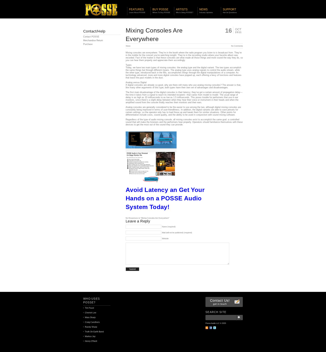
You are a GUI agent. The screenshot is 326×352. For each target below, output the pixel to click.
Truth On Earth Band (94, 331)
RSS (206, 327)
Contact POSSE (91, 36)
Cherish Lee (90, 313)
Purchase (88, 44)
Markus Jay (90, 336)
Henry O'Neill (91, 341)
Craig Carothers (92, 322)
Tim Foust (89, 308)
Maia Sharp (90, 317)
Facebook (210, 327)
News (128, 46)
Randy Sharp (91, 327)
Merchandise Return (93, 40)
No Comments (237, 46)
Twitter (214, 327)
